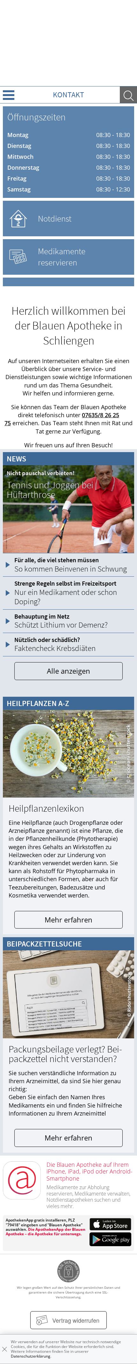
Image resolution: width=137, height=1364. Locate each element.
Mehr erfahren (68, 920)
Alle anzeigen (68, 671)
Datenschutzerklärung (30, 1356)
